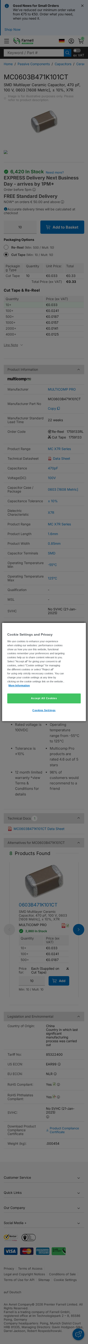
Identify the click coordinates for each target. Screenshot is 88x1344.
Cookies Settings (44, 710)
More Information (19, 685)
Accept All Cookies (44, 698)
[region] (44, 672)
